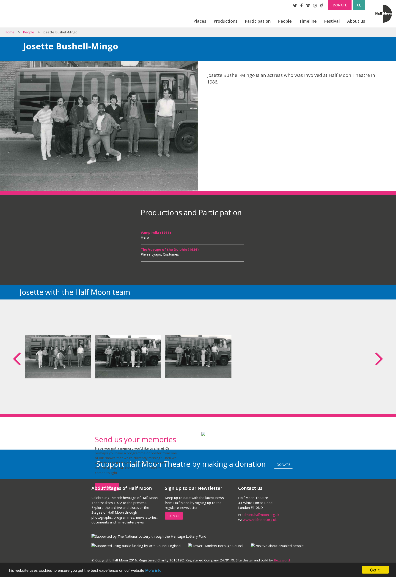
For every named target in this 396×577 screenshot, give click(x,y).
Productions (225, 21)
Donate (340, 5)
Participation (258, 21)
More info (153, 570)
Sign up (174, 516)
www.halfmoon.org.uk (260, 519)
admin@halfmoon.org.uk (260, 514)
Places (199, 21)
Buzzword (282, 560)
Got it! (375, 570)
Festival (332, 21)
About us (356, 21)
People (285, 21)
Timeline (308, 21)
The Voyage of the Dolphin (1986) (170, 249)
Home (9, 32)
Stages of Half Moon (28, 15)
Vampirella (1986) (156, 232)
